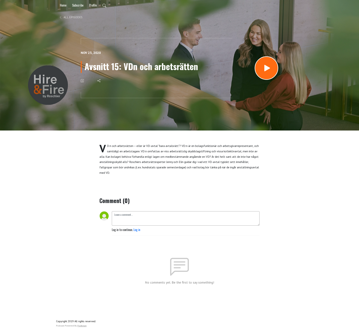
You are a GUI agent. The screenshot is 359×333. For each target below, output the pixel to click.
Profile (93, 5)
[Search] (104, 5)
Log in (137, 229)
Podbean (82, 325)
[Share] (99, 81)
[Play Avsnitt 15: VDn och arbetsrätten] (266, 68)
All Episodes (72, 17)
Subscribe (77, 5)
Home (63, 5)
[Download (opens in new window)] (82, 81)
